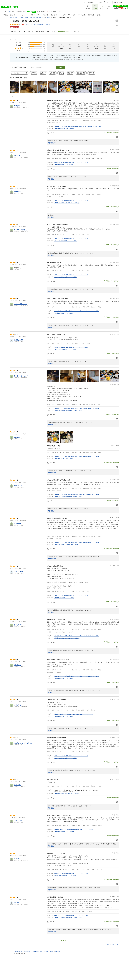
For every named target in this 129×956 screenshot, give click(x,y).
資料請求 (57, 951)
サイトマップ (99, 2)
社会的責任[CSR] (37, 951)
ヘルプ (84, 2)
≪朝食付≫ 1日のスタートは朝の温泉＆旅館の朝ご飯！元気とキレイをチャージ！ (73, 714)
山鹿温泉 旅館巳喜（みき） (26, 21)
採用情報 (45, 951)
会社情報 (17, 951)
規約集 (52, 951)
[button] (14, 87)
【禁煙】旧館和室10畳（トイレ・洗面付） (64, 128)
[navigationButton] (116, 86)
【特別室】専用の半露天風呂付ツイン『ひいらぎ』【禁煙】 (68, 410)
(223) (63, 31)
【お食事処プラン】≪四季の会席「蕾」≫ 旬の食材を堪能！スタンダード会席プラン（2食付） (76, 311)
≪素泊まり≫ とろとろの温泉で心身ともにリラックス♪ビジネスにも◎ (71, 162)
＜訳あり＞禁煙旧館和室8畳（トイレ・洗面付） (65, 241)
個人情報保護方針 (26, 951)
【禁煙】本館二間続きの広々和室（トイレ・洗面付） (66, 203)
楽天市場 (116, 2)
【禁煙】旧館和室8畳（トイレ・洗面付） (64, 164)
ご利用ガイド (91, 2)
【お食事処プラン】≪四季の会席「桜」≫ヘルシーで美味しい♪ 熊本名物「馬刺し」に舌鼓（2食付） (78, 126)
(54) (40, 31)
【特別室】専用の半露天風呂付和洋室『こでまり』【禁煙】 (68, 496)
